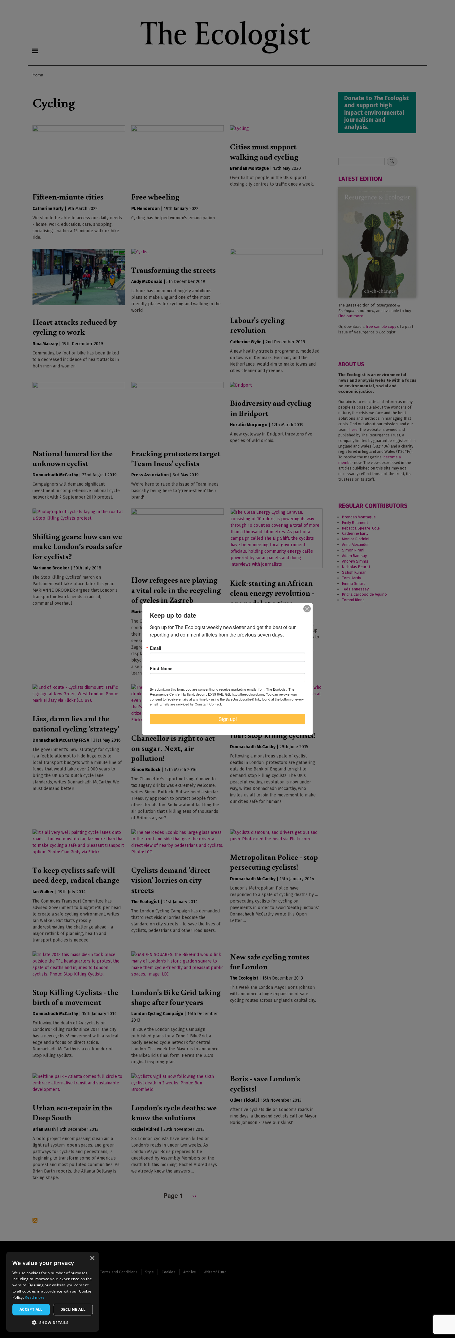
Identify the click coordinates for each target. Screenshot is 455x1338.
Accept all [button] (31, 1309)
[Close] (307, 608)
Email (155, 648)
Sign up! (228, 719)
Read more (35, 1297)
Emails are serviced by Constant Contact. (190, 703)
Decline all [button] (72, 1309)
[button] (52, 1322)
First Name (161, 668)
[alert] (52, 1292)
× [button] (92, 1258)
